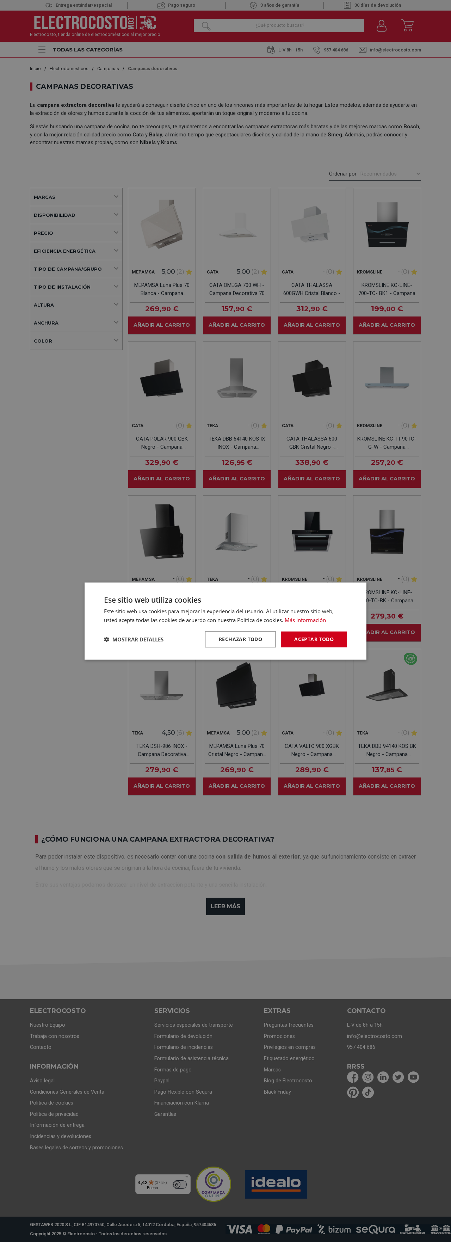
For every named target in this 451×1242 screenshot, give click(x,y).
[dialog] (225, 621)
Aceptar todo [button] (314, 639)
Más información (305, 619)
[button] (133, 639)
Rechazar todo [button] (240, 639)
